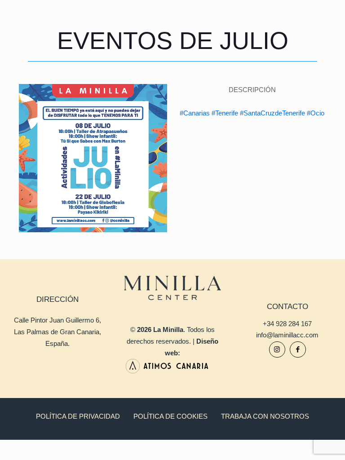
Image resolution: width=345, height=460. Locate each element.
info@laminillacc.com (287, 335)
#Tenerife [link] (225, 113)
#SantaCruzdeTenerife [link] (272, 113)
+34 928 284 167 (287, 323)
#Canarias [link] (195, 113)
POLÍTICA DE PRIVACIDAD (78, 416)
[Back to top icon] (301, 441)
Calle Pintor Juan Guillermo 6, (57, 320)
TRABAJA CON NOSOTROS (265, 416)
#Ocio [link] (315, 113)
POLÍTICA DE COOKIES (170, 416)
